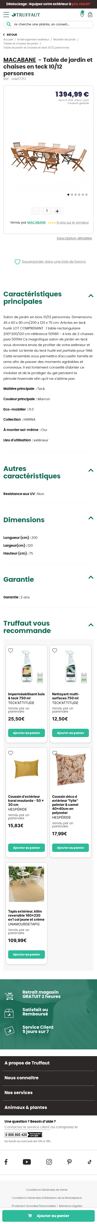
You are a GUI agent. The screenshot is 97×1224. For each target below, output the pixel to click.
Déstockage (16, 4)
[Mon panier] (90, 14)
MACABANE (36, 222)
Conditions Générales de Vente (46, 1189)
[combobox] (48, 24)
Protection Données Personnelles (34, 1206)
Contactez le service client (28, 1127)
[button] (68, 194)
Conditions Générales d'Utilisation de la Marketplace (47, 1198)
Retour (12, 34)
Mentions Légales (70, 1206)
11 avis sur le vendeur (73, 222)
